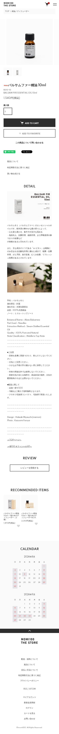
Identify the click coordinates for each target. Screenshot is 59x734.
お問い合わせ (29, 719)
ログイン (29, 708)
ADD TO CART (32, 123)
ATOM (32, 689)
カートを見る (29, 713)
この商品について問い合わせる (29, 143)
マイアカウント (29, 697)
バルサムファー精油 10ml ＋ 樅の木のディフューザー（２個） (11, 517)
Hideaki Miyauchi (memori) (28, 417)
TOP (7, 11)
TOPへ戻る (29, 631)
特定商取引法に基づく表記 (18, 168)
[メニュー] (54, 4)
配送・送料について (29, 659)
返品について (12, 161)
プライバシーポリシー (29, 681)
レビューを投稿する (29, 468)
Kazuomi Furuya (22, 421)
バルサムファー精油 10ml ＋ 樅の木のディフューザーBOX (29, 516)
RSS (25, 689)
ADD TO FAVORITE (31, 133)
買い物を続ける (13, 174)
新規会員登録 (29, 703)
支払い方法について (29, 670)
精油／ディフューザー (20, 11)
